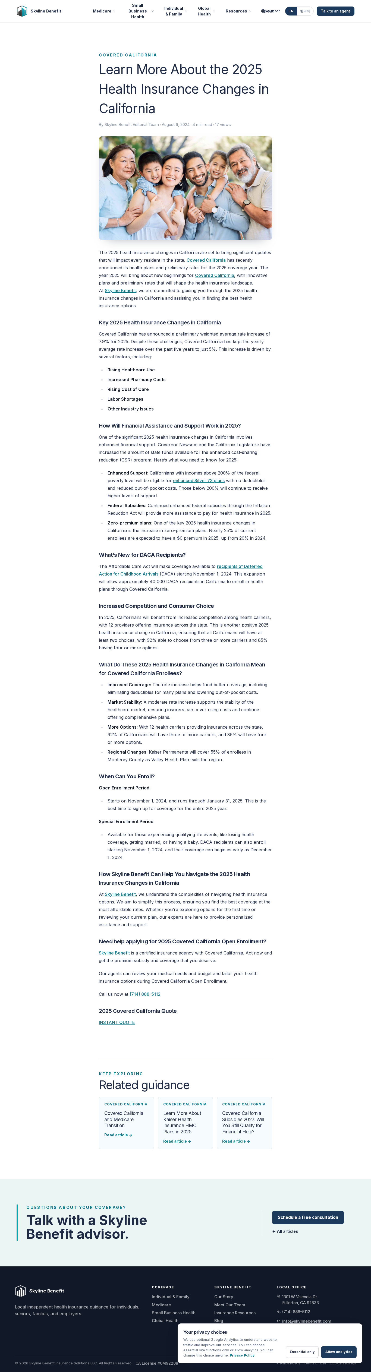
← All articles (285, 1231)
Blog (218, 1320)
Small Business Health (137, 11)
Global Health (204, 11)
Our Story (223, 1296)
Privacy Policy (288, 1363)
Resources (236, 11)
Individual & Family (173, 11)
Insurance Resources (235, 1312)
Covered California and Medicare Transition (123, 1119)
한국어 (305, 11)
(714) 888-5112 (145, 994)
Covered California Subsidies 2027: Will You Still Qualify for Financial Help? (243, 1122)
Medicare (102, 11)
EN (291, 11)
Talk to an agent (335, 11)
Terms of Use (315, 1363)
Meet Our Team (229, 1304)
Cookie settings (343, 1363)
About (267, 11)
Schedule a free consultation (308, 1217)
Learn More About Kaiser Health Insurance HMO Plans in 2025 (182, 1122)
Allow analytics (339, 1352)
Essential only (302, 1352)
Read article (118, 1135)
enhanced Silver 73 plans (199, 480)
